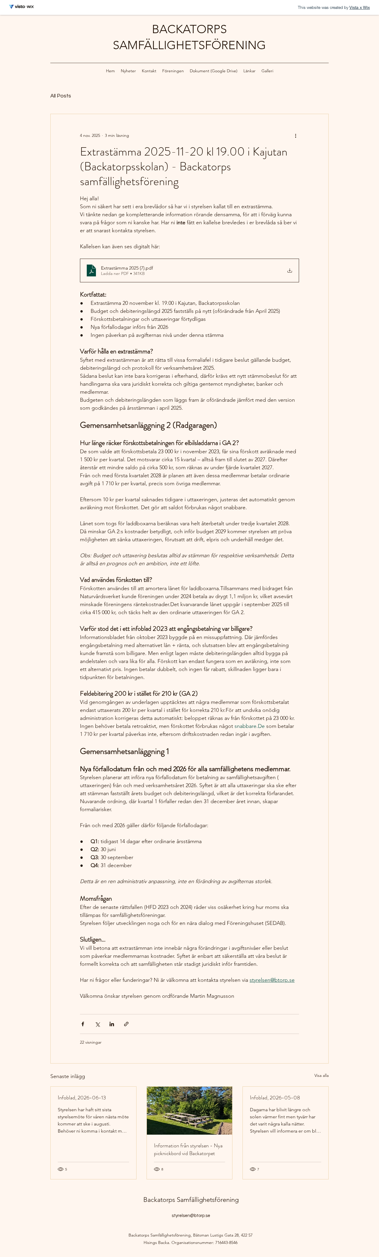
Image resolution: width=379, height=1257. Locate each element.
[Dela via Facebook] (83, 1024)
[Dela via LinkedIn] (112, 1024)
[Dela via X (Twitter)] (97, 1024)
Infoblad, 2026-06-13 (82, 1097)
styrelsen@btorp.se (191, 1215)
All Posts (60, 96)
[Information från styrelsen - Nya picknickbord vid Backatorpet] (189, 1111)
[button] (173, 70)
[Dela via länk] (126, 1024)
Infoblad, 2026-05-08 (275, 1097)
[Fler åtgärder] (295, 135)
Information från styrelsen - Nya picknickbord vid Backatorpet (188, 1149)
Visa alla (321, 1075)
